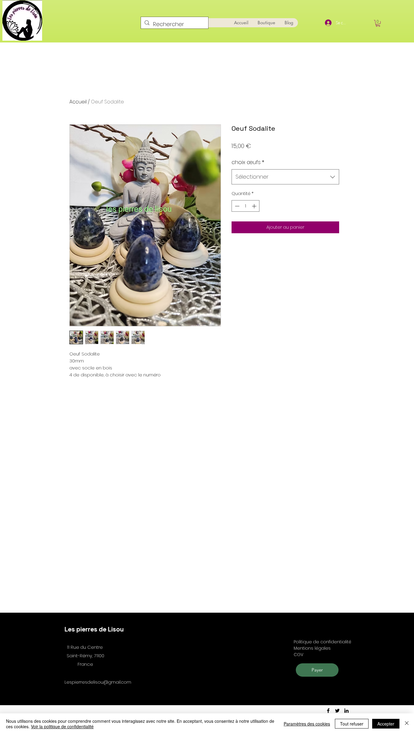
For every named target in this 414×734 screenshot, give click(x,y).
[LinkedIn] (346, 711)
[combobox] (285, 176)
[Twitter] (337, 711)
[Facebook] (328, 711)
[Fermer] (406, 723)
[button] (378, 23)
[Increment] (255, 206)
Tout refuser (351, 724)
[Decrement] (236, 206)
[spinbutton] (246, 206)
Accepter (385, 724)
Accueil (78, 101)
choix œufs (248, 162)
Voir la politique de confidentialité (62, 726)
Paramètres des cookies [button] (307, 724)
